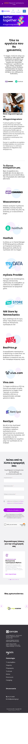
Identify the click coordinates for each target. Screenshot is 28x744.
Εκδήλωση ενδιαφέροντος (14, 510)
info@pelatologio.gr (13, 699)
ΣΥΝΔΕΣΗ (18, 12)
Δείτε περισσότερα (10, 574)
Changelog (9, 680)
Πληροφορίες (10, 668)
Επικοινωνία (9, 677)
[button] (26, 86)
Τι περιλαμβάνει (10, 662)
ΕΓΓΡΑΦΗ (13, 12)
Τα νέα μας (9, 671)
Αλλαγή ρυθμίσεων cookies (14, 710)
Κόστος (8, 674)
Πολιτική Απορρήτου (18, 503)
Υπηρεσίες (9, 665)
